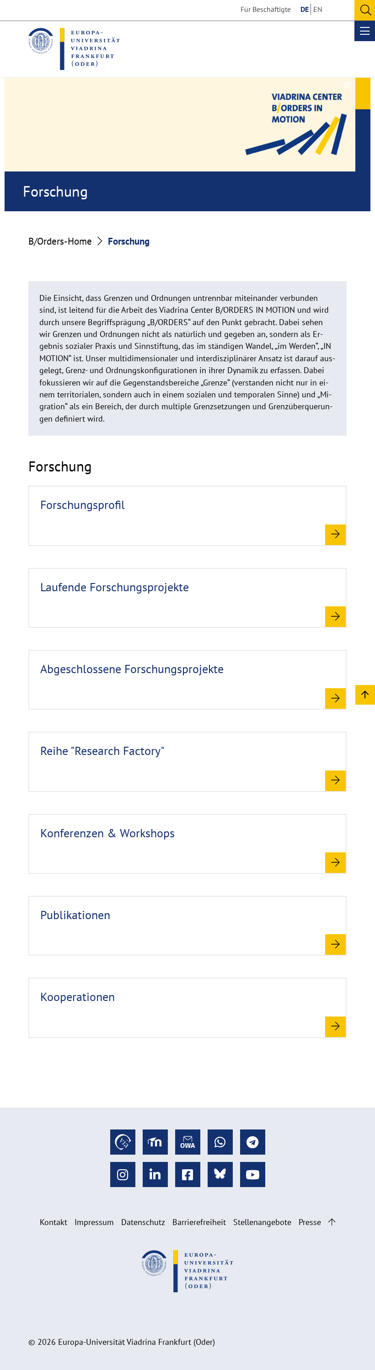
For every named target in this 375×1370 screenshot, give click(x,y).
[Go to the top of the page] (331, 1222)
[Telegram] (252, 1142)
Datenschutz (143, 1222)
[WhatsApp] (220, 1142)
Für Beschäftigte (266, 9)
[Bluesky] (220, 1174)
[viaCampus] (122, 1142)
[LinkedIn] (155, 1174)
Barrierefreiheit (199, 1222)
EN (317, 9)
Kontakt (53, 1222)
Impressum (94, 1222)
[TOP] (365, 694)
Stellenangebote (262, 1222)
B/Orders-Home (60, 241)
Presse (310, 1222)
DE (304, 9)
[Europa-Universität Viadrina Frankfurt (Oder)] (74, 49)
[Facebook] (187, 1174)
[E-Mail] (187, 1142)
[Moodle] (155, 1142)
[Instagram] (122, 1174)
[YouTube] (252, 1174)
